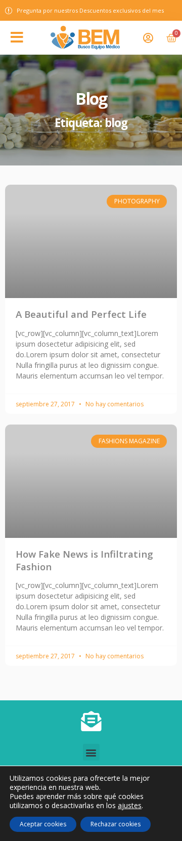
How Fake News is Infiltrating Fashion (84, 560)
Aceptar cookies (43, 824)
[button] (17, 37)
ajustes (130, 805)
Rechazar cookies (115, 824)
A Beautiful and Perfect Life (81, 314)
